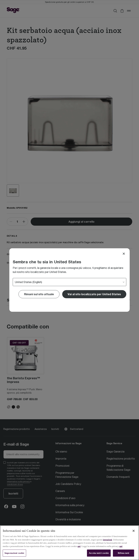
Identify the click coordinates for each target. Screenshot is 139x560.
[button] (94, 294)
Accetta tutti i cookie (99, 553)
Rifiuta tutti (123, 553)
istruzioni (107, 539)
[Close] (123, 254)
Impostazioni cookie (14, 553)
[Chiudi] (133, 531)
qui (79, 546)
